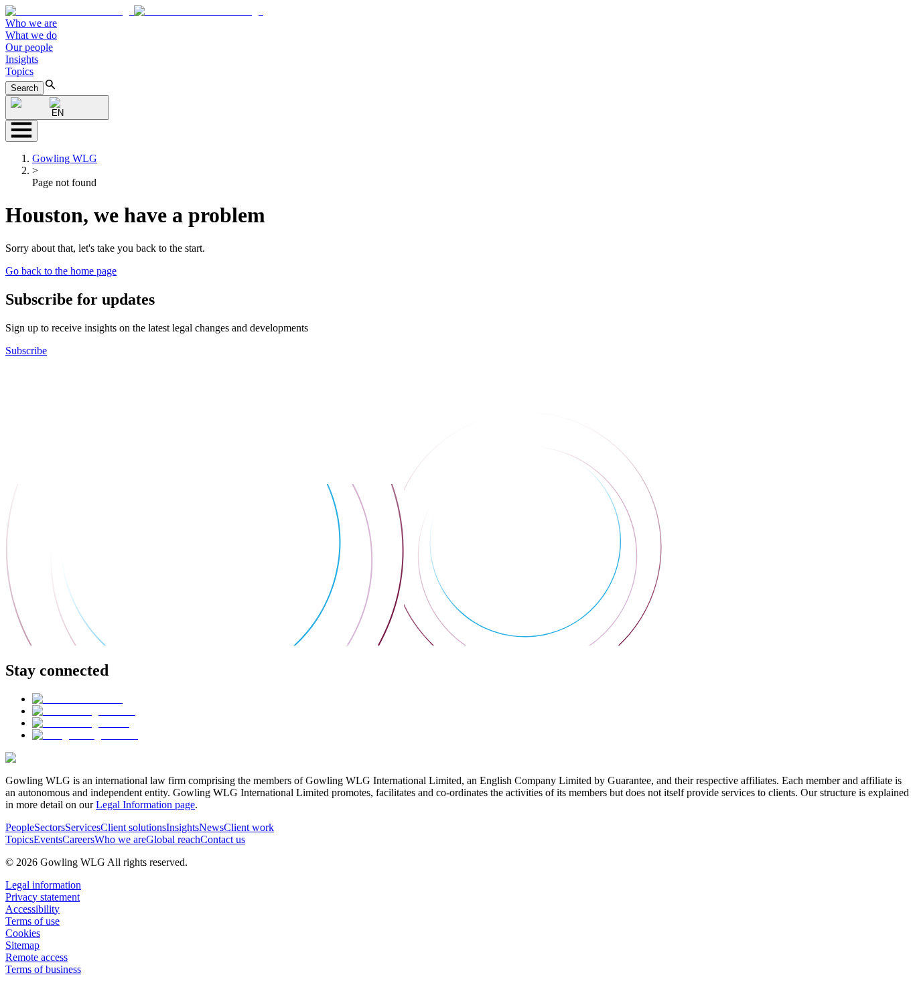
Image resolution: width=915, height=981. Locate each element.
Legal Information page (145, 804)
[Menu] (21, 131)
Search (24, 88)
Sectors (49, 827)
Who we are (31, 23)
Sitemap (22, 945)
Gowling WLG (64, 158)
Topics (19, 71)
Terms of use (32, 921)
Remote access (36, 957)
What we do (31, 35)
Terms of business (43, 969)
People (19, 827)
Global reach (173, 839)
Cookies (22, 933)
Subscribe (26, 350)
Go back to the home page (61, 271)
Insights (21, 59)
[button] (134, 11)
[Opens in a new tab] (77, 698)
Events (47, 839)
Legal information (43, 885)
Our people (29, 47)
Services (82, 827)
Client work (249, 827)
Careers (78, 839)
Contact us (222, 839)
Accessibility (32, 909)
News (211, 827)
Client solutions (133, 827)
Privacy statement (42, 897)
